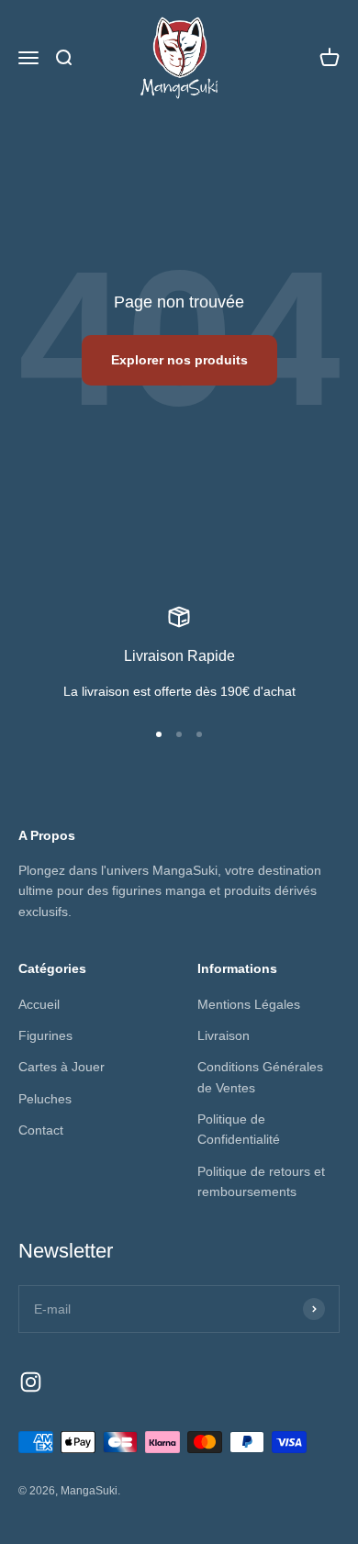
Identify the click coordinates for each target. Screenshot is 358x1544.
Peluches (45, 1098)
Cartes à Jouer (61, 1066)
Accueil (39, 1004)
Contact (40, 1130)
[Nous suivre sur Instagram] (30, 1382)
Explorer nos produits (179, 359)
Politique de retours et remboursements (261, 1181)
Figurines (45, 1035)
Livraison (223, 1035)
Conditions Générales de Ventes (260, 1076)
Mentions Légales (248, 1004)
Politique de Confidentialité (238, 1129)
